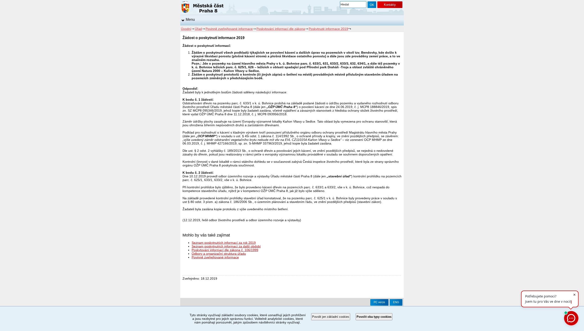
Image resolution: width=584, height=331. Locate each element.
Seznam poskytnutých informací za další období (226, 246)
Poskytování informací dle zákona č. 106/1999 (225, 250)
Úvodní (186, 29)
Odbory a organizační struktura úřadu (219, 253)
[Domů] (202, 7)
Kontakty (390, 4)
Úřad (198, 29)
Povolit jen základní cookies (330, 316)
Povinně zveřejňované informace (229, 29)
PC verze (379, 302)
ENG (396, 302)
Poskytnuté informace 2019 (328, 29)
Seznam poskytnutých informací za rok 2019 (224, 242)
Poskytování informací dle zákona (280, 29)
